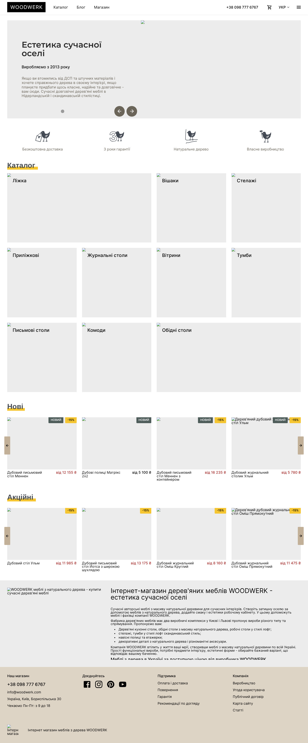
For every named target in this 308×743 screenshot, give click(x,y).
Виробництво (244, 683)
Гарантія (165, 697)
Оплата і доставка (173, 683)
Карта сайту (243, 703)
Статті (238, 710)
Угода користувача (249, 690)
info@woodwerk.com (24, 692)
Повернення (168, 690)
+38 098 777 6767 (26, 684)
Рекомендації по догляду (179, 703)
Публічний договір (248, 697)
